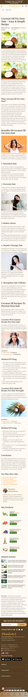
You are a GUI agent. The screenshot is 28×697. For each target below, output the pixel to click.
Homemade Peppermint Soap (10, 484)
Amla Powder (6, 421)
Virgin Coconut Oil (7, 354)
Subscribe (22, 624)
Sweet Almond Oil (14, 538)
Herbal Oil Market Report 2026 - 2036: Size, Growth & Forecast (16, 566)
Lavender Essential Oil (15, 529)
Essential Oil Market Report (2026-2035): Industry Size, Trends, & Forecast (16, 571)
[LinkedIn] (22, 629)
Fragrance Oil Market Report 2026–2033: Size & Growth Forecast (17, 576)
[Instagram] (16, 629)
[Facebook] (14, 629)
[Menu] (1, 6)
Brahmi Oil (12, 511)
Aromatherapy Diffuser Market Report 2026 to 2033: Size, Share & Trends (17, 561)
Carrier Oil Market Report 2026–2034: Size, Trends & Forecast (16, 581)
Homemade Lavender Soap (10, 477)
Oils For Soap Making (8, 479)
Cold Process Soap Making (10, 480)
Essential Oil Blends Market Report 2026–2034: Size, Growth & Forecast (16, 586)
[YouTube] (19, 629)
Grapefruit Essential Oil (15, 520)
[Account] (22, 6)
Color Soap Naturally (8, 482)
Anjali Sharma (13, 491)
